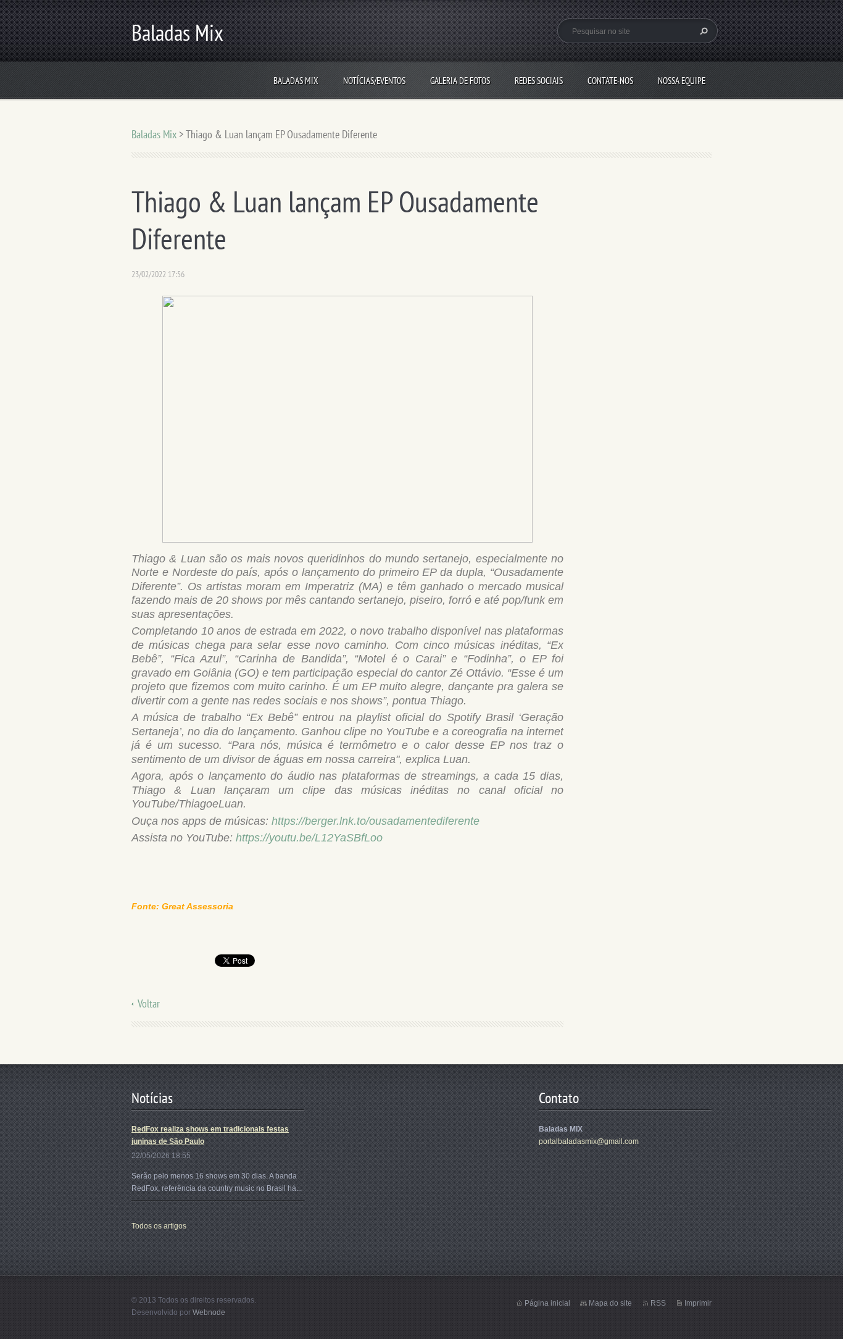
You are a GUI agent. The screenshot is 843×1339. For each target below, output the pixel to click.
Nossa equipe (681, 80)
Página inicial (547, 1303)
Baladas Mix (295, 80)
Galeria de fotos (460, 80)
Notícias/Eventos (374, 80)
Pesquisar (702, 31)
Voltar (149, 1003)
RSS (658, 1303)
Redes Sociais (539, 80)
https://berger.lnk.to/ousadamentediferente (376, 821)
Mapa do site (610, 1303)
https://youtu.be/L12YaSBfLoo (309, 838)
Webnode (209, 1312)
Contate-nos (610, 80)
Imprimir (698, 1303)
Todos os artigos (158, 1226)
